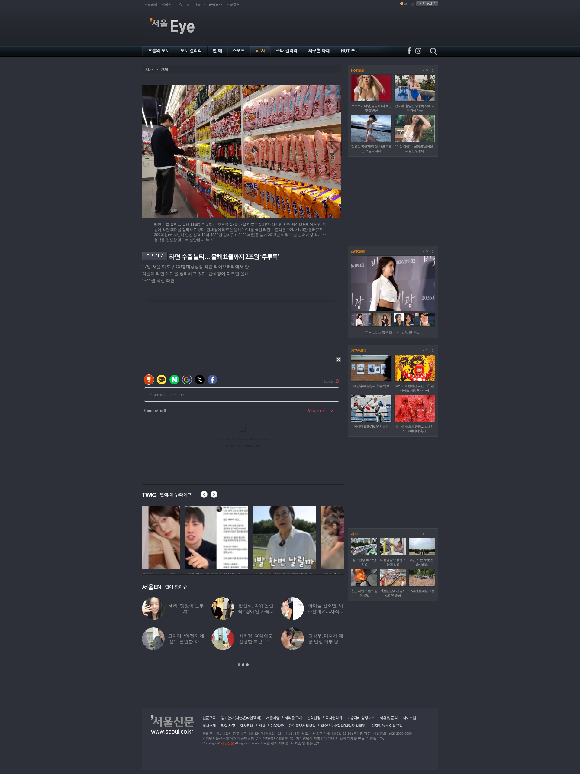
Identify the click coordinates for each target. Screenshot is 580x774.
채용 (262, 726)
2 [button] (243, 664)
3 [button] (247, 664)
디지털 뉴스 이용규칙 (386, 726)
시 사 (354, 534)
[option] (173, 536)
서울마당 (272, 718)
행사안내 (246, 726)
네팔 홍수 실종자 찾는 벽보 (371, 386)
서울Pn (167, 4)
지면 (239, 718)
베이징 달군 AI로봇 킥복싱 (371, 426)
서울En (199, 4)
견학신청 (313, 718)
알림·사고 (228, 726)
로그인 (409, 4)
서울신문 (150, 4)
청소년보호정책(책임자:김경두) (343, 726)
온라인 (248, 718)
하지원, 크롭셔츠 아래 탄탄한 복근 (392, 332)
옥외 (256, 718)
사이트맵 (409, 718)
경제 (164, 69)
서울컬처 (233, 4)
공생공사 (215, 4)
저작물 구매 (293, 718)
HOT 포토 (357, 70)
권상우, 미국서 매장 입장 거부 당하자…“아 (325, 641)
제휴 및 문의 (389, 718)
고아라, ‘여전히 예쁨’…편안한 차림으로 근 (186, 641)
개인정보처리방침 (302, 726)
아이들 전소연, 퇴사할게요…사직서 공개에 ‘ (325, 611)
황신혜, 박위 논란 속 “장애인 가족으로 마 (256, 611)
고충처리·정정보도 (361, 718)
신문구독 (209, 718)
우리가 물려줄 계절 (421, 591)
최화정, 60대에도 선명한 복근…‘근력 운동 (256, 641)
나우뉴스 (183, 4)
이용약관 (277, 726)
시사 (149, 69)
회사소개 (209, 726)
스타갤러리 (358, 251)
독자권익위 (333, 718)
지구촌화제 (358, 350)
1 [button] (239, 664)
